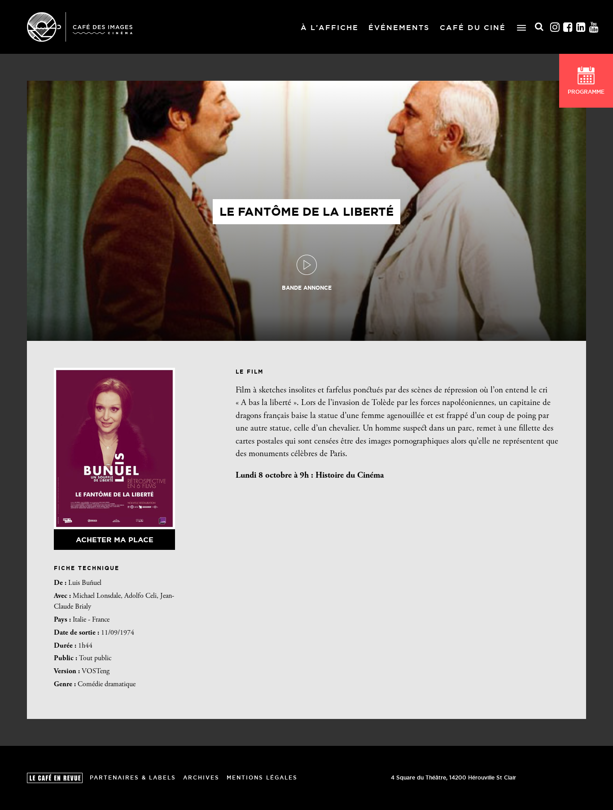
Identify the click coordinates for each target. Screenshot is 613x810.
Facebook (568, 27)
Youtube (594, 27)
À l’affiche (330, 27)
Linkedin (581, 27)
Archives (201, 777)
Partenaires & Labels (133, 777)
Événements (398, 27)
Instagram (555, 27)
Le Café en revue (55, 778)
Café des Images (79, 27)
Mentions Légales (262, 777)
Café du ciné (473, 27)
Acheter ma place (114, 540)
